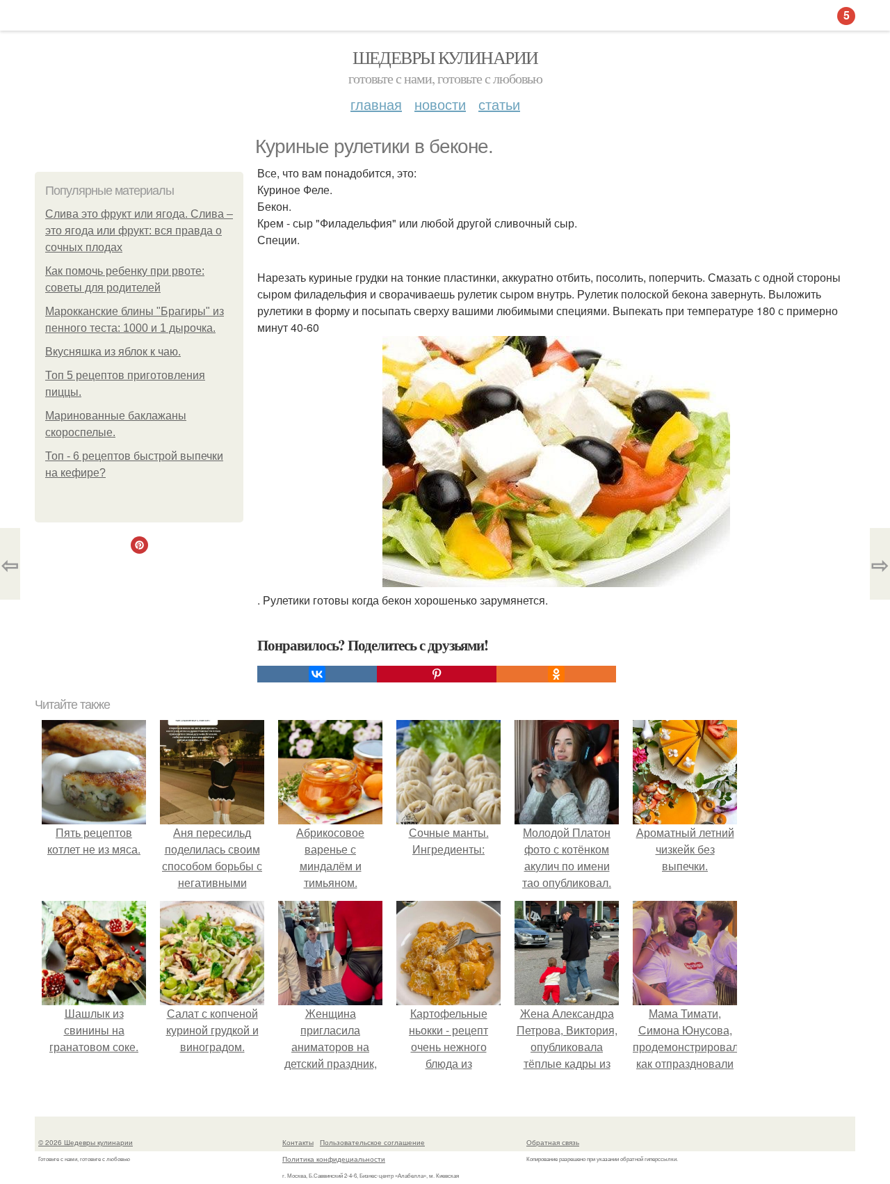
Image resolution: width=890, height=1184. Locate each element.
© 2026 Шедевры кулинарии (85, 1142)
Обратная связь (552, 1142)
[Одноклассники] (556, 674)
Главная (376, 104)
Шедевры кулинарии (445, 57)
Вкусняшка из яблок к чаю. (113, 352)
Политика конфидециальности (333, 1159)
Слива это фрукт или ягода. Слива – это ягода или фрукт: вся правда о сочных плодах (139, 230)
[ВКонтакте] (317, 674)
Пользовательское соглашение (372, 1142)
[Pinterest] (436, 674)
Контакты (298, 1142)
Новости (440, 104)
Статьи (499, 104)
